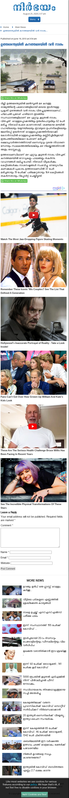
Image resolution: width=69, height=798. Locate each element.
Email (4, 558)
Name (5, 553)
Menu (33, 19)
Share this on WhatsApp (15, 98)
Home (6, 27)
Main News (20, 27)
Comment (7, 526)
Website (5, 564)
